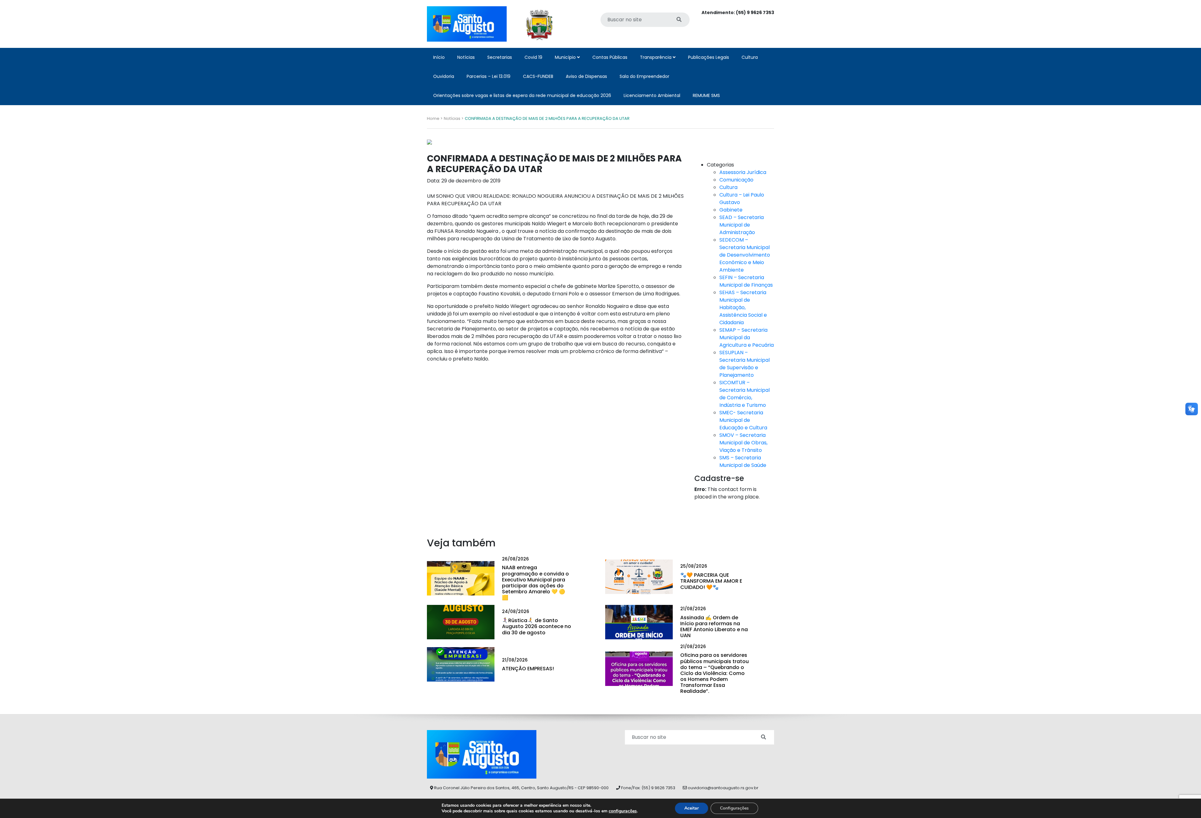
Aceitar (691, 808)
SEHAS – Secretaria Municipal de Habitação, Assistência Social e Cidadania (743, 307)
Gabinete (730, 209)
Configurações (734, 808)
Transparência (656, 57)
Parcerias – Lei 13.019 (488, 76)
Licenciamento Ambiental (652, 95)
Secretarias (499, 57)
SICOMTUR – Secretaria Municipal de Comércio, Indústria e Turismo (744, 394)
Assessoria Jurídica (742, 172)
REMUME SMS (706, 95)
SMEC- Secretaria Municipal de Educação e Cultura (743, 420)
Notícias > (454, 118)
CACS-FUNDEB (538, 76)
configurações (623, 811)
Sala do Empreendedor (644, 76)
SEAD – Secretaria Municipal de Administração (741, 225)
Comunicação (736, 179)
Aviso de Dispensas (586, 76)
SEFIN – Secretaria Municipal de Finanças (746, 281)
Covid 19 (533, 57)
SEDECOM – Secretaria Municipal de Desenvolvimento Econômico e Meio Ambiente (744, 255)
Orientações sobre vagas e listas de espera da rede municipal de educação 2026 (522, 95)
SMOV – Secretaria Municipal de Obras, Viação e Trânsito (743, 443)
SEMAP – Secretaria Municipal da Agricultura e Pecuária (746, 337)
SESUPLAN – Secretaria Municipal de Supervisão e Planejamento (744, 364)
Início (439, 57)
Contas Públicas (609, 57)
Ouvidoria (443, 76)
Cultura (750, 57)
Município (566, 57)
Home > (435, 118)
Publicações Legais (708, 57)
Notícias (466, 57)
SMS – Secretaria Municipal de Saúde (742, 461)
